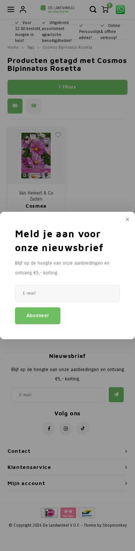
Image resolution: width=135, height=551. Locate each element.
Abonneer (38, 316)
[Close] (126, 220)
